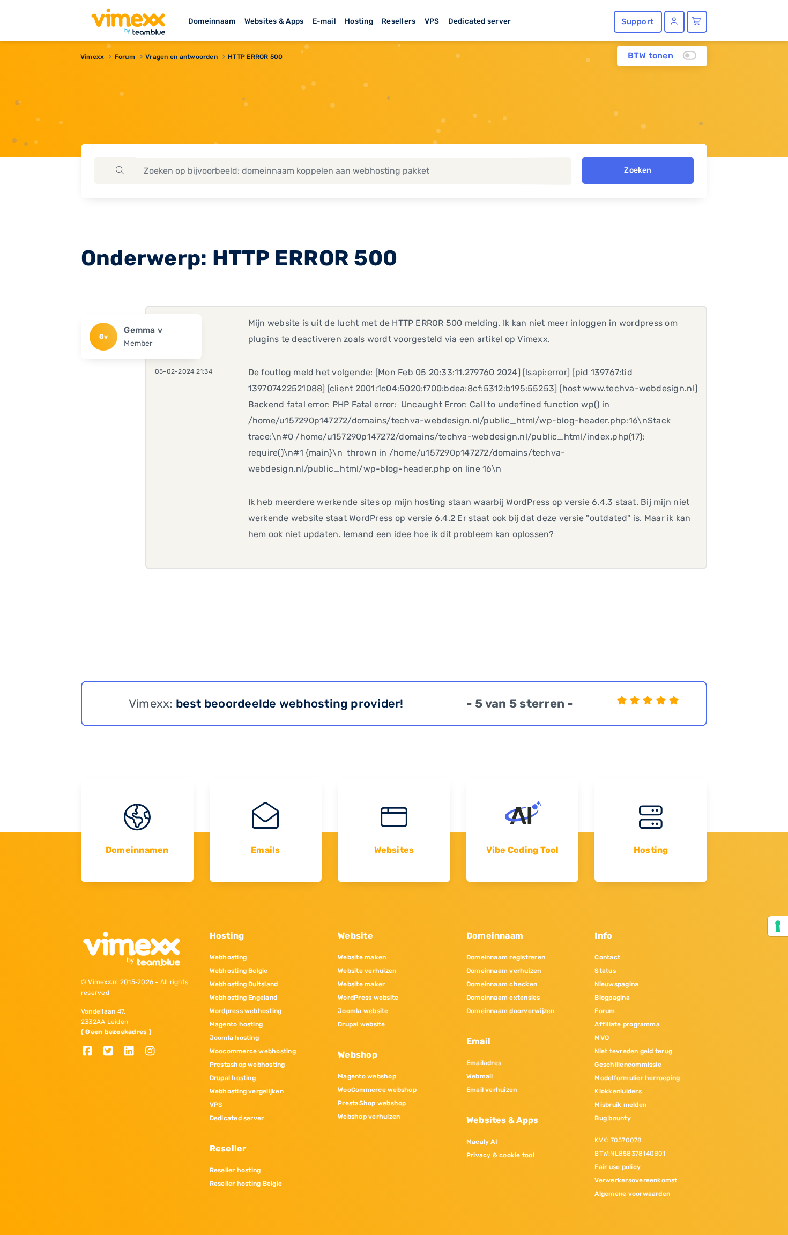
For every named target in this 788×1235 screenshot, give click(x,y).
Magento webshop (367, 1076)
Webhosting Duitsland (244, 984)
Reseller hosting (235, 1170)
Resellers (398, 21)
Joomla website (363, 1011)
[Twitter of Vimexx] (112, 1052)
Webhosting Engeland (244, 997)
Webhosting (228, 957)
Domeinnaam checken (501, 984)
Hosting (359, 21)
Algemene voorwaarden (632, 1193)
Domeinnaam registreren (505, 957)
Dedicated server (479, 21)
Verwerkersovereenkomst (635, 1180)
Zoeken (637, 170)
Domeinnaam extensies (503, 997)
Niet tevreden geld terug (633, 1051)
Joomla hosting (234, 1037)
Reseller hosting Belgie (246, 1183)
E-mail (324, 21)
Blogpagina (611, 997)
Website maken (362, 957)
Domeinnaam (211, 21)
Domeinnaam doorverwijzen (510, 1011)
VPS (432, 21)
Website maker (361, 984)
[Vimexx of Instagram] (153, 1052)
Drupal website (361, 1024)
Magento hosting (236, 1024)
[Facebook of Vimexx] (91, 1052)
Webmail (479, 1076)
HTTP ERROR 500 (255, 57)
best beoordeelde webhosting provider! (290, 703)
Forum (125, 57)
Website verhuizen (367, 970)
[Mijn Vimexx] (674, 22)
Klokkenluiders (617, 1091)
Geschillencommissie (627, 1064)
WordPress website (368, 997)
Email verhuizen (491, 1089)
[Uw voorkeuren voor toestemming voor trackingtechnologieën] (778, 926)
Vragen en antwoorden (181, 57)
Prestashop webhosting (247, 1064)
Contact (607, 957)
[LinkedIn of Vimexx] (133, 1052)
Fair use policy (617, 1167)
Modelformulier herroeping (637, 1078)
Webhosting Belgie (239, 970)
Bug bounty (612, 1118)
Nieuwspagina (616, 984)
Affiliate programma (627, 1024)
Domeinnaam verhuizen (503, 970)
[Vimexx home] (123, 19)
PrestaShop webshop (372, 1103)
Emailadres (483, 1063)
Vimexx (92, 57)
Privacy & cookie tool (500, 1155)
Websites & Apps (274, 21)
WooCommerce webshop (377, 1089)
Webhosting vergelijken (247, 1091)
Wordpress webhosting (246, 1011)
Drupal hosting (233, 1078)
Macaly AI (481, 1141)
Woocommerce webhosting (253, 1051)
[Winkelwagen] (697, 22)
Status (604, 970)
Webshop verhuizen (369, 1116)
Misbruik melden (620, 1104)
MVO (601, 1037)
